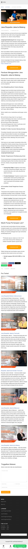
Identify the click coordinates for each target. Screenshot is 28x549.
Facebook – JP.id (5, 526)
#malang (13, 268)
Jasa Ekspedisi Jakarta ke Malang (10, 445)
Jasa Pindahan (4, 513)
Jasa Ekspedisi (5, 30)
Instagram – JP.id (5, 527)
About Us (3, 504)
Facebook (12, 263)
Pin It (10, 265)
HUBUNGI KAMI (14, 67)
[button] (20, 546)
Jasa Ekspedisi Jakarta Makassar (10, 408)
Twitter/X (18, 263)
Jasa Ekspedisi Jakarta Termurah (10, 333)
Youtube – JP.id (5, 529)
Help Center (3, 501)
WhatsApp (5, 265)
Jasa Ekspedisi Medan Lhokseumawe (11, 296)
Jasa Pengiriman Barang (6, 516)
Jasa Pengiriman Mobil (6, 510)
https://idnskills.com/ (6, 63)
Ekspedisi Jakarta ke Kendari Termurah (11, 370)
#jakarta (6, 268)
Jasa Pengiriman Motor (6, 519)
